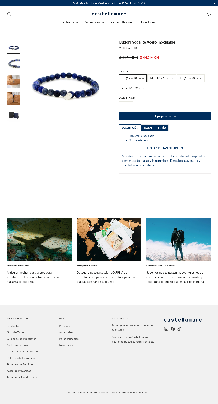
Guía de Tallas (15, 332)
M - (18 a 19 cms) (161, 78)
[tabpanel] (165, 152)
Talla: (124, 72)
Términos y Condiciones (22, 376)
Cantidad (127, 98)
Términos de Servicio (20, 364)
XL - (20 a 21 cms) (134, 88)
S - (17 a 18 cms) (133, 78)
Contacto (13, 325)
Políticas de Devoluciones (23, 357)
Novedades (147, 22)
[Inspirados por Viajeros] (39, 239)
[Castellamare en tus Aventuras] (178, 239)
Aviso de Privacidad (19, 370)
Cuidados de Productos (21, 338)
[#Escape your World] (109, 239)
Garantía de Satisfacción (22, 351)
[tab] (130, 127)
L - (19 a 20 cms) (191, 78)
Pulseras (69, 22)
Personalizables (122, 22)
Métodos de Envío (18, 345)
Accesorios (93, 22)
